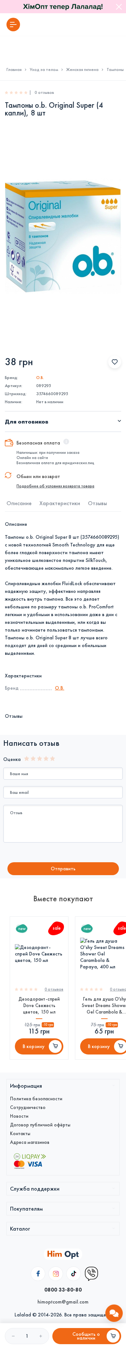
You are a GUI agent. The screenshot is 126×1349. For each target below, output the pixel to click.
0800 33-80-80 (63, 1289)
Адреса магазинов (29, 1142)
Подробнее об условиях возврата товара (55, 486)
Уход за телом (44, 69)
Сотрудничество (28, 1107)
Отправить (63, 868)
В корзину (34, 1046)
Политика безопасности (36, 1099)
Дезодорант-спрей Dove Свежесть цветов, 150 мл (39, 1005)
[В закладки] (114, 361)
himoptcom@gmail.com (63, 1302)
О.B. (40, 377)
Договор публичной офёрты (40, 1125)
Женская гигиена (82, 69)
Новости (19, 1116)
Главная (14, 69)
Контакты (20, 1133)
